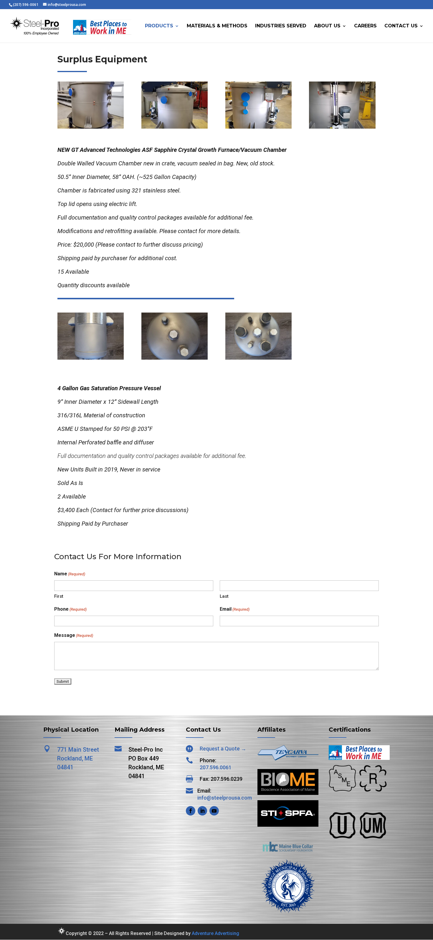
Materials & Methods (217, 26)
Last (224, 596)
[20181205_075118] (90, 127)
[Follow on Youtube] (214, 811)
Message (73, 635)
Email (234, 609)
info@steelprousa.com (224, 798)
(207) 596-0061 (25, 4)
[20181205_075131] (174, 127)
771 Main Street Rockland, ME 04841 (78, 758)
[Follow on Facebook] (190, 811)
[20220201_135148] (90, 358)
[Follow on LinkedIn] (202, 811)
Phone (70, 609)
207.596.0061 (216, 767)
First (58, 596)
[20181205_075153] (342, 127)
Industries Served (280, 26)
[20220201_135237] (258, 358)
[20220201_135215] (174, 358)
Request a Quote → (223, 748)
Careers (365, 26)
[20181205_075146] (258, 127)
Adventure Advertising (215, 933)
